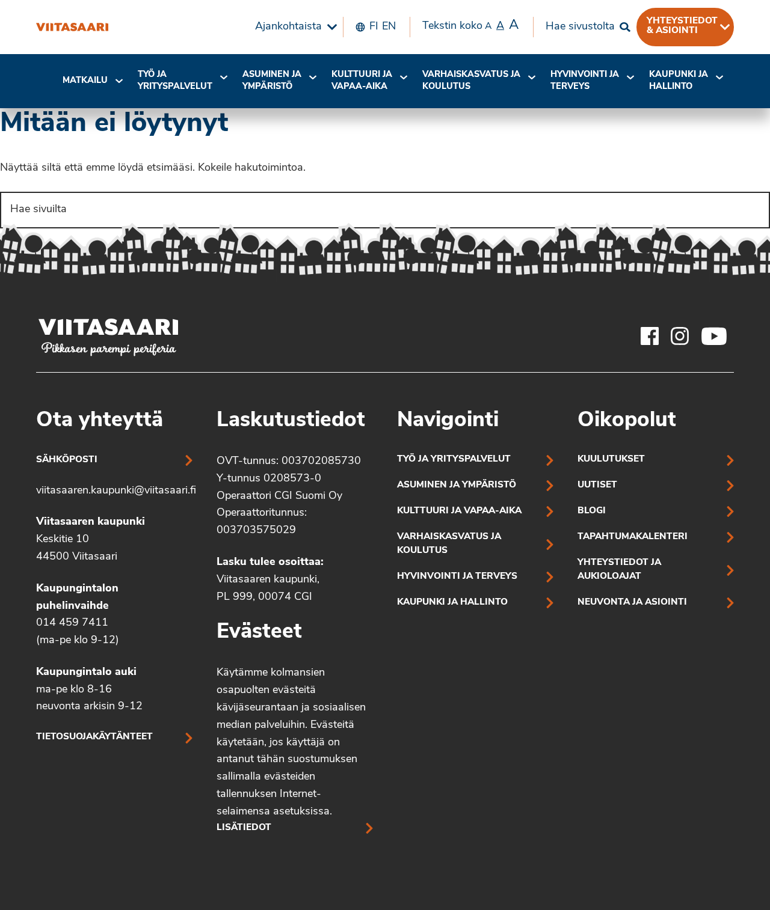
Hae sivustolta (580, 27)
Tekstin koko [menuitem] (470, 25)
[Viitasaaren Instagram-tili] (680, 336)
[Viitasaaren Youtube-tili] (714, 336)
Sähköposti (66, 460)
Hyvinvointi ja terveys (457, 576)
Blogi (592, 511)
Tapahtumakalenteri (633, 537)
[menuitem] (293, 27)
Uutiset (597, 485)
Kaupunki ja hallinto (678, 80)
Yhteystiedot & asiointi (682, 26)
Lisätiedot (244, 827)
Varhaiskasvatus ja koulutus (471, 80)
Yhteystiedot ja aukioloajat (619, 569)
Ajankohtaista (288, 27)
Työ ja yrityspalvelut (175, 80)
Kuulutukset (611, 459)
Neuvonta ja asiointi (632, 602)
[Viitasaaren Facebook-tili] (650, 336)
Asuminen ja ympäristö (271, 80)
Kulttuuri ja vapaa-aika (361, 80)
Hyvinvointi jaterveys (584, 80)
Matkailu (85, 80)
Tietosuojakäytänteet (94, 737)
